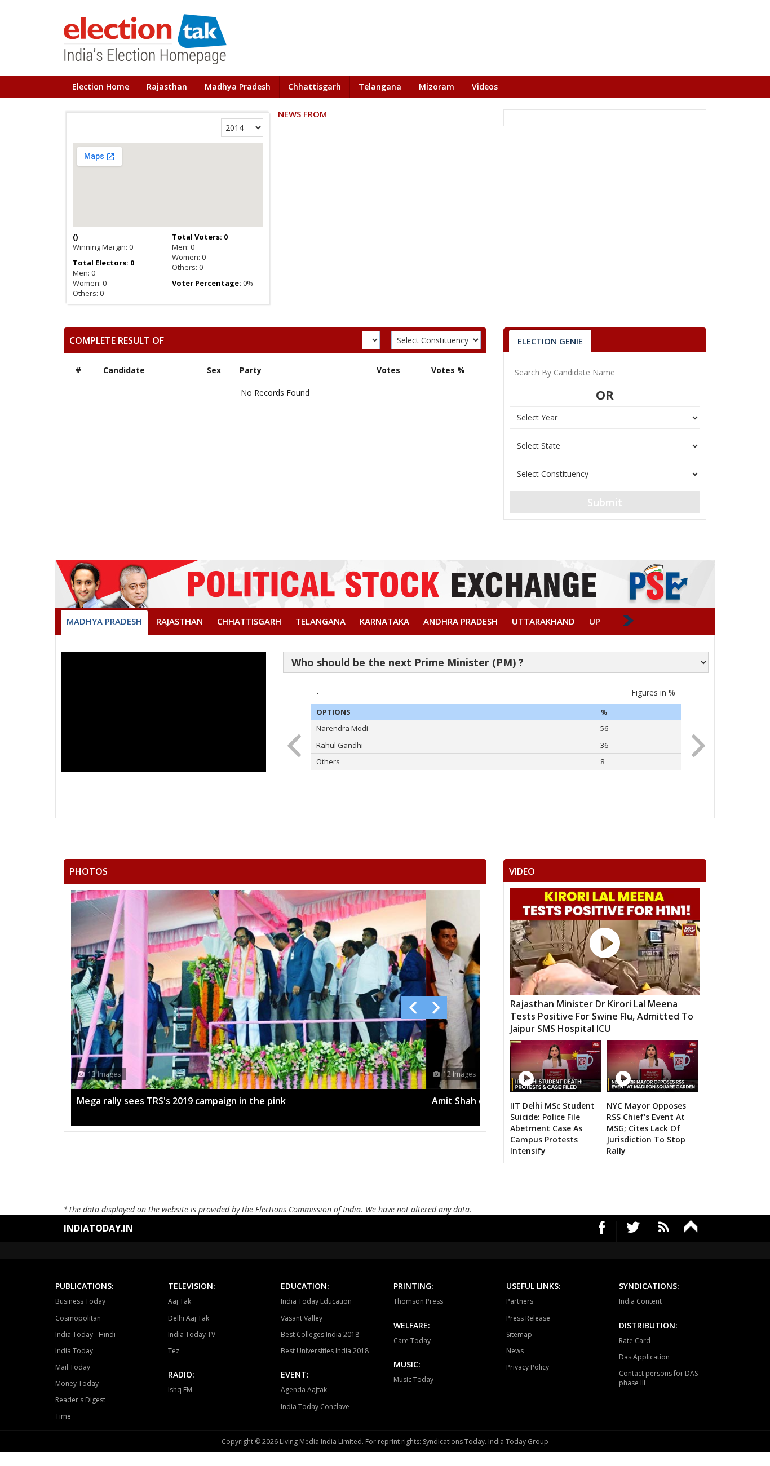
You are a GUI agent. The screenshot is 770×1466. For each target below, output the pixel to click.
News (515, 1351)
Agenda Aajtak (304, 1389)
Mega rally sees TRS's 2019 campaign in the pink (181, 1101)
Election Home (100, 86)
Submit (604, 502)
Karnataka (384, 621)
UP (594, 621)
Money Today (77, 1383)
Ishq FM (180, 1389)
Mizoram (436, 86)
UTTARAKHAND (543, 621)
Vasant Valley (301, 1318)
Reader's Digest (80, 1400)
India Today (74, 1351)
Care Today (412, 1340)
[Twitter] (633, 1231)
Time (63, 1416)
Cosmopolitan (78, 1318)
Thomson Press (418, 1301)
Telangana (380, 86)
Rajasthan (167, 86)
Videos (485, 86)
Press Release (528, 1318)
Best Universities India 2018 (325, 1351)
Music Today (413, 1379)
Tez (173, 1351)
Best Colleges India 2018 (320, 1334)
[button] (694, 742)
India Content (640, 1301)
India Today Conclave (315, 1406)
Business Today (80, 1301)
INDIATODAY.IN (98, 1228)
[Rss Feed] (663, 1231)
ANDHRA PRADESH (460, 621)
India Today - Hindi (85, 1334)
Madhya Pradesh (238, 86)
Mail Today (72, 1367)
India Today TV (191, 1334)
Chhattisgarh (314, 86)
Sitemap (519, 1334)
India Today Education (316, 1301)
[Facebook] (602, 1231)
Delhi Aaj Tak (188, 1318)
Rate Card (634, 1340)
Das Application (644, 1357)
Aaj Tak (179, 1301)
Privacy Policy (527, 1367)
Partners (519, 1301)
